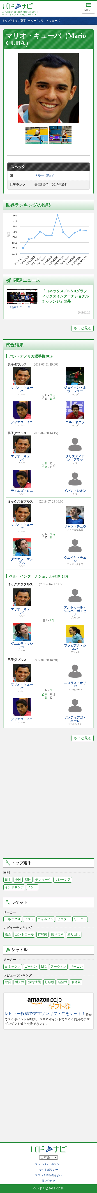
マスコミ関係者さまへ (48, 1175)
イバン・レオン (75, 490)
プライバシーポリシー (48, 1164)
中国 (18, 879)
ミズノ (29, 919)
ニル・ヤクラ (75, 422)
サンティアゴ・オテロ (75, 719)
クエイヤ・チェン (75, 559)
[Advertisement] (48, 803)
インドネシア (14, 887)
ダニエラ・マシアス (22, 560)
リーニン (80, 919)
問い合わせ (48, 1180)
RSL (44, 966)
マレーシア (63, 879)
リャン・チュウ (75, 526)
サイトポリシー (48, 1169)
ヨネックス (13, 919)
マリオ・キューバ (22, 389)
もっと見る (83, 328)
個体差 (76, 982)
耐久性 (19, 982)
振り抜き (57, 934)
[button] (48, 88)
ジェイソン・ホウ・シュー (75, 389)
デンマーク (43, 879)
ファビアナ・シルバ (75, 647)
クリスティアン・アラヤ (75, 458)
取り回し (73, 934)
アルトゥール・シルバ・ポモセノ (75, 611)
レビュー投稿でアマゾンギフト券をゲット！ (45, 1014)
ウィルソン (45, 919)
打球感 (42, 934)
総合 (8, 934)
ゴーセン (30, 966)
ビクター (63, 919)
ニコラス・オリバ (75, 684)
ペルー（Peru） (45, 175)
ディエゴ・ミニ (22, 422)
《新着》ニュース (19, 307)
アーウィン (58, 966)
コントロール (24, 934)
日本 (8, 879)
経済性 (62, 982)
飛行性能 (34, 982)
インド (32, 887)
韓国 (28, 879)
